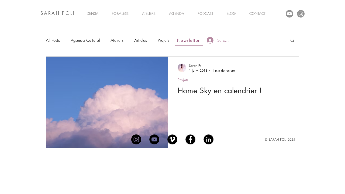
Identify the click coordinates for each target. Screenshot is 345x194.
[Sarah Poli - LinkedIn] (208, 139)
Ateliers (117, 40)
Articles (140, 40)
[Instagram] (301, 14)
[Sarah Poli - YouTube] (154, 139)
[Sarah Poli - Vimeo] (172, 139)
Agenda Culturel (85, 40)
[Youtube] (289, 14)
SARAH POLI (57, 13)
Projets (163, 40)
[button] (292, 41)
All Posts (53, 40)
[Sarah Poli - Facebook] (190, 139)
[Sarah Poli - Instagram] (136, 139)
